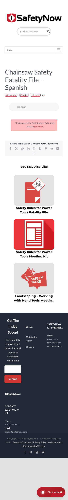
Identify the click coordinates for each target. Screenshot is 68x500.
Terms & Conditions (22, 442)
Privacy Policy (39, 442)
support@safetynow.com (16, 432)
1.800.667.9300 (12, 424)
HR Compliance (54, 342)
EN (43, 95)
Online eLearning (54, 346)
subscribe (38, 126)
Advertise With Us (36, 446)
